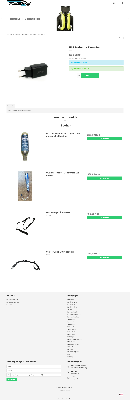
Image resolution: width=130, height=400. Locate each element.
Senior (69, 309)
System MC (71, 319)
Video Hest (71, 332)
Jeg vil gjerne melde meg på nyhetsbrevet (27, 375)
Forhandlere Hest (73, 317)
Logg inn (9, 304)
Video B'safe (71, 329)
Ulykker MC (71, 342)
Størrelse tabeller (73, 344)
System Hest (71, 322)
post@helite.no (76, 379)
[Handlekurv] (118, 3)
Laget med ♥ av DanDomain (65, 399)
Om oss (70, 347)
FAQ (68, 354)
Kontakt (70, 349)
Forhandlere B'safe (74, 314)
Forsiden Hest (72, 302)
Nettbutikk (71, 300)
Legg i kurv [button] (90, 75)
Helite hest (71, 334)
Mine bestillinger (12, 300)
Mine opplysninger (12, 302)
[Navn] (33, 366)
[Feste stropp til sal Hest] (25, 230)
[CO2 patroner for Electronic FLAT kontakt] (25, 190)
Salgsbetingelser (73, 352)
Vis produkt (104, 138)
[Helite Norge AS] (18, 3)
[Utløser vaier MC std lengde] (25, 269)
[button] (119, 38)
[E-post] (33, 371)
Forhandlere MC (73, 312)
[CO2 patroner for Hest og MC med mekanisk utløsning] (25, 150)
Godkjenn (11, 379)
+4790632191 (75, 373)
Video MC (70, 327)
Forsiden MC (71, 304)
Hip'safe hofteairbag (74, 339)
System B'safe (72, 324)
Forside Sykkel (72, 307)
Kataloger (70, 337)
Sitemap (70, 357)
